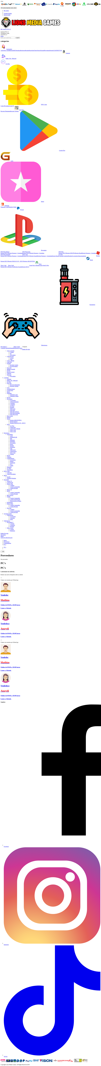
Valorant (9, 373)
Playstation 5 (10, 522)
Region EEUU (14, 421)
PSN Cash (12, 409)
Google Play (10, 390)
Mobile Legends (11, 369)
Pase (11, 359)
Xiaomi (12, 454)
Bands (8, 455)
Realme (12, 445)
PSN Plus (12, 410)
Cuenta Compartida (15, 486)
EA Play (9, 382)
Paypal (8, 397)
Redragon (12, 447)
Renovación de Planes (15, 501)
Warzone (9, 375)
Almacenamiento (14, 401)
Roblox (9, 417)
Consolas (12, 403)
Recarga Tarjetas (14, 386)
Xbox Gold (13, 431)
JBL (11, 438)
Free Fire (9, 367)
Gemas (12, 358)
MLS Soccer (10, 495)
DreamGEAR (13, 437)
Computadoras (10, 458)
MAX (8, 491)
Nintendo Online (14, 396)
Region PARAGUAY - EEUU (18, 423)
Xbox (8, 424)
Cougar (12, 529)
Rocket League (11, 372)
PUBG (8, 370)
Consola (12, 523)
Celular (12, 352)
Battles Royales (26, 349)
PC (11, 353)
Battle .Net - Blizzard (12, 380)
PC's (11, 464)
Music (5, 475)
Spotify (9, 477)
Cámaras (9, 457)
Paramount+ (10, 502)
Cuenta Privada (14, 488)
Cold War (9, 362)
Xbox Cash (13, 430)
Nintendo (9, 393)
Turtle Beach (13, 451)
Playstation (13, 355)
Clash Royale (10, 356)
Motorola (12, 440)
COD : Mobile (10, 360)
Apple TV (9, 481)
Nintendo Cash (14, 394)
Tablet (11, 465)
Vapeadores (10, 469)
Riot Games (10, 416)
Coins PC (9, 472)
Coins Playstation (11, 474)
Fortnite (9, 363)
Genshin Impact (11, 389)
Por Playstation (14, 366)
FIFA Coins (7, 471)
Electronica (6, 433)
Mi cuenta (6, 10)
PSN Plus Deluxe (14, 411)
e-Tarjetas (6, 377)
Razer (11, 444)
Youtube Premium (11, 478)
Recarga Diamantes (15, 384)
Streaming (6, 479)
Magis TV (9, 489)
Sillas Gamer (10, 528)
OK (2, 551)
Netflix (8, 496)
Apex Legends (10, 350)
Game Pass (13, 427)
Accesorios (13, 400)
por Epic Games (14, 365)
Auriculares (10, 434)
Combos (12, 485)
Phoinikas (12, 441)
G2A (8, 387)
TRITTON (13, 450)
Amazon (9, 379)
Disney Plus (10, 484)
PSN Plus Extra (14, 414)
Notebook (12, 462)
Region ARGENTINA (16, 420)
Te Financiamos (8, 513)
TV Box (9, 468)
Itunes (8, 392)
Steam (8, 418)
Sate (11, 448)
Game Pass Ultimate (15, 428)
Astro (11, 435)
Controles (12, 404)
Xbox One (12, 452)
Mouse (11, 461)
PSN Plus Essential (15, 413)
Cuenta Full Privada (15, 499)
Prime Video (10, 503)
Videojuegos (10, 515)
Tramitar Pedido (8, 13)
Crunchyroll (10, 482)
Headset (12, 407)
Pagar (2, 36)
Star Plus (9, 508)
